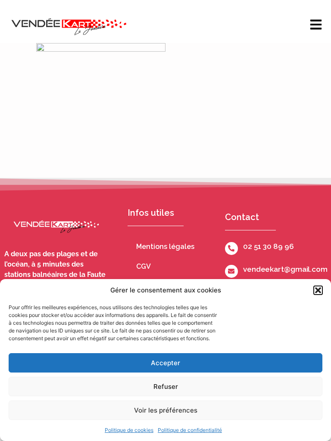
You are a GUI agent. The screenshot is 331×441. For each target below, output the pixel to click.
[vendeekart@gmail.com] (231, 271)
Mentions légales (165, 246)
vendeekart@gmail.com (285, 269)
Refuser (165, 386)
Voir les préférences (165, 410)
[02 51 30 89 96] (231, 248)
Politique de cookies (129, 430)
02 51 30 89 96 (268, 246)
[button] (318, 290)
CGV (143, 266)
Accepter (165, 363)
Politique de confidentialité (190, 430)
